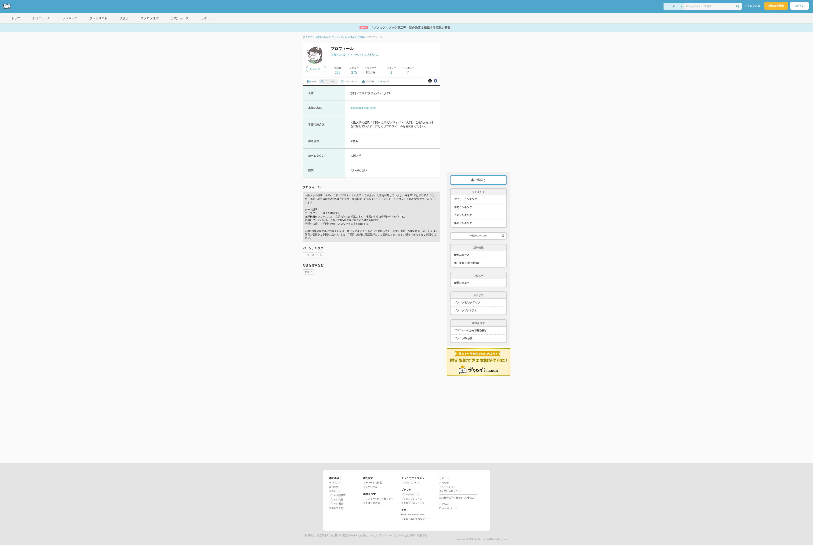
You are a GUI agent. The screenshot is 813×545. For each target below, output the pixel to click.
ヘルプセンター (447, 487)
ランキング (335, 482)
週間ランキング (463, 207)
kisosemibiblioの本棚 (363, 107)
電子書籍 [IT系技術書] (466, 262)
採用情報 (422, 535)
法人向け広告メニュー (451, 491)
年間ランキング (463, 223)
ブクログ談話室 (337, 495)
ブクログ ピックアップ (467, 302)
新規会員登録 (776, 5)
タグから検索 (370, 487)
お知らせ (444, 482)
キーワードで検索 (372, 482)
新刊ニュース (461, 254)
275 (354, 72)
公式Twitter (445, 504)
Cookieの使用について (362, 535)
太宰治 (308, 271)
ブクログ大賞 (336, 499)
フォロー (317, 69)
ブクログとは (752, 5)
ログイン (799, 5)
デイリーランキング (465, 199)
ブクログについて (410, 482)
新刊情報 (334, 487)
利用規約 (310, 535)
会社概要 (410, 535)
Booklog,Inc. (480, 539)
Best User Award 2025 (412, 514)
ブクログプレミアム (465, 310)
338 (337, 72)
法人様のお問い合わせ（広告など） (458, 497)
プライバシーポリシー (390, 535)
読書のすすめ (336, 507)
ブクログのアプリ (410, 494)
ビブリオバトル (313, 255)
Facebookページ (448, 508)
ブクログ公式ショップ (412, 503)
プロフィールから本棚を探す (470, 330)
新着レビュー (461, 282)
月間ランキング (463, 215)
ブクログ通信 (336, 503)
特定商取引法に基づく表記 (332, 535)
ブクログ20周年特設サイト (415, 518)
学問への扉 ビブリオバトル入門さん (355, 55)
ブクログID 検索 (463, 338)
